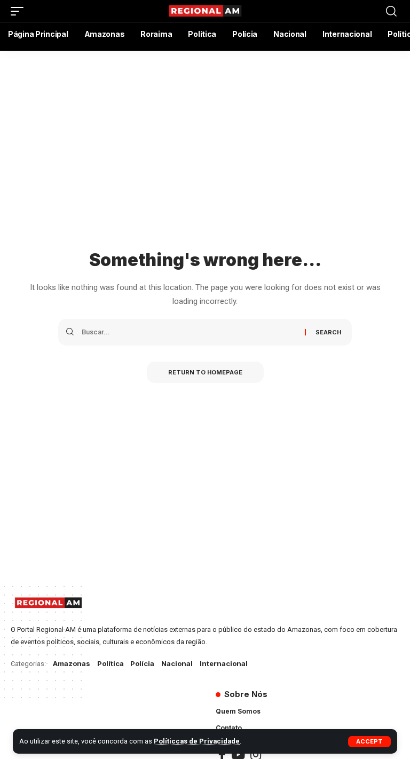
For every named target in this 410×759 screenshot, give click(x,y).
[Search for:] (189, 332)
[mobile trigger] (20, 11)
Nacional (177, 663)
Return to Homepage (205, 372)
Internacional (224, 663)
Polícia (142, 663)
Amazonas (71, 663)
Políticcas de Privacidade (197, 741)
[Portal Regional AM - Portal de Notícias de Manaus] (205, 11)
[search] (391, 11)
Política (110, 663)
